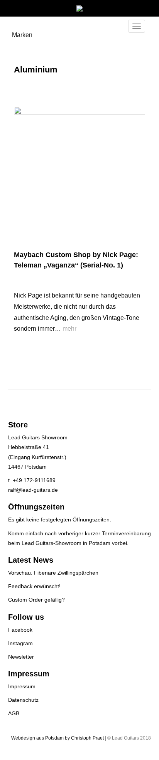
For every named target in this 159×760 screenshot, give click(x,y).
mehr (69, 328)
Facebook (20, 630)
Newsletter (21, 657)
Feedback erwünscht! (34, 586)
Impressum (22, 686)
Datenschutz (23, 700)
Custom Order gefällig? (36, 600)
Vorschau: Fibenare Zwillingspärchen (53, 573)
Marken (22, 35)
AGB (13, 713)
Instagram (20, 643)
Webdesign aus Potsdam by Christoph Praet (57, 738)
